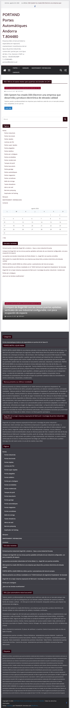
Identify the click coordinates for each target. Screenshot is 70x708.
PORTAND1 (20, 91)
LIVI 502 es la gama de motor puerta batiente (44, 674)
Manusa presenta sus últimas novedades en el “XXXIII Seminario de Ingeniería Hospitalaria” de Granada (34, 267)
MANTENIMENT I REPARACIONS (41, 68)
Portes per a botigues (10, 154)
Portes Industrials (9, 133)
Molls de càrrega (9, 181)
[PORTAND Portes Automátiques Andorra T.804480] (5, 70)
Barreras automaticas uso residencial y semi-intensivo (34, 665)
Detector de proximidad (56, 667)
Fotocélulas (5, 670)
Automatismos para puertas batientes (25, 658)
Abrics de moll (8, 187)
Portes (15, 68)
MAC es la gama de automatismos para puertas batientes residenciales (32, 679)
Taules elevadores (9, 184)
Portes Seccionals (9, 136)
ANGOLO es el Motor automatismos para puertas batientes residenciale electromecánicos (24, 656)
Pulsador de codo (43, 688)
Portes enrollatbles (10, 157)
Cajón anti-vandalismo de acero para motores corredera (20, 667)
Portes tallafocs (9, 151)
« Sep (4, 238)
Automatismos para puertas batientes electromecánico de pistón (34, 660)
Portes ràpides (8, 139)
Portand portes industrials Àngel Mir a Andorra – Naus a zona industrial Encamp (27, 248)
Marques (26, 68)
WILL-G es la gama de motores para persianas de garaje (51, 693)
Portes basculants (9, 166)
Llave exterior (32, 676)
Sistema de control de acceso (34, 690)
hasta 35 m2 (33, 670)
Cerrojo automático (39, 667)
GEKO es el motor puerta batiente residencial (19, 670)
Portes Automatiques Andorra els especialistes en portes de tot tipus (22, 88)
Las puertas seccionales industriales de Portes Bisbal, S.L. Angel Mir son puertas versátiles (30, 256)
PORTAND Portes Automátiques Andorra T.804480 (15, 25)
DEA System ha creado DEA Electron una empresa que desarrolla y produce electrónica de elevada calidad (44, 4)
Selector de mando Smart (54, 688)
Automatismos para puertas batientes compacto (45, 658)
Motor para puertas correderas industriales (19, 683)
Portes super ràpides (10, 145)
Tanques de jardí (9, 163)
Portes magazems (9, 175)
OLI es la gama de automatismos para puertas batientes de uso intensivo (34, 686)
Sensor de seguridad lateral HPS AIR (18, 690)
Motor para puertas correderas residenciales (40, 683)
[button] (19, 68)
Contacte (16, 72)
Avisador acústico (17, 665)
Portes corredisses (10, 178)
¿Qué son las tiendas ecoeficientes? (13, 276)
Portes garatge (8, 169)
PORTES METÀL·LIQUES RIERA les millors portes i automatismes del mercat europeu (28, 264)
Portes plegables (9, 148)
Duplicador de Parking (11, 193)
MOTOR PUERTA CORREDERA (9, 686)
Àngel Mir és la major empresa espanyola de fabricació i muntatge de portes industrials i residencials (34, 270)
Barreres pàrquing (10, 190)
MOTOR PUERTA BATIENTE (58, 683)
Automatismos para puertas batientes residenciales (34, 663)
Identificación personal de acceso (44, 670)
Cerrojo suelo (47, 667)
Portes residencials (10, 160)
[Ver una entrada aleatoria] (65, 70)
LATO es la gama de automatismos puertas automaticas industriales (32, 672)
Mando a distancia (26, 681)
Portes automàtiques (10, 172)
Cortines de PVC (9, 142)
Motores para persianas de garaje (39, 681)
